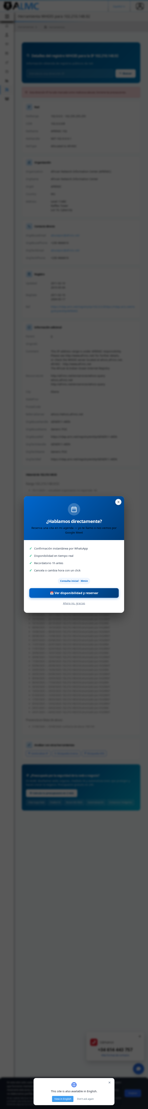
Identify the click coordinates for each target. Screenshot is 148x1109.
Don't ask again (85, 1099)
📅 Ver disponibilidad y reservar (74, 593)
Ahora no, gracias (74, 603)
